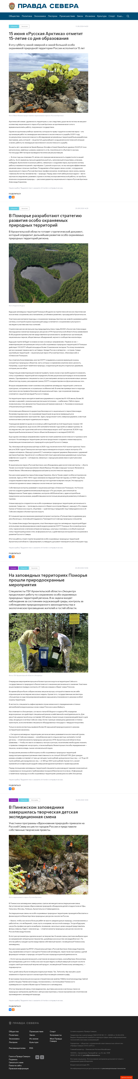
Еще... (120, 16)
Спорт (112, 16)
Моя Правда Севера (56, 1039)
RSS (31, 1048)
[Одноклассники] (13, 197)
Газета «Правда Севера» (19, 1056)
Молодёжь (34, 800)
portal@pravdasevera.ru (91, 1055)
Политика (27, 16)
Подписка (13, 1059)
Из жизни (90, 16)
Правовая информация (19, 1068)
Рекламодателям (17, 1048)
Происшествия (67, 16)
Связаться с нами (16, 1062)
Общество (14, 16)
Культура (101, 16)
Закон (80, 16)
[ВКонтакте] (10, 197)
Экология (24, 26)
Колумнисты (56, 1035)
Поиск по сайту (15, 1065)
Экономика (40, 16)
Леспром (52, 16)
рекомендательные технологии (113, 1068)
